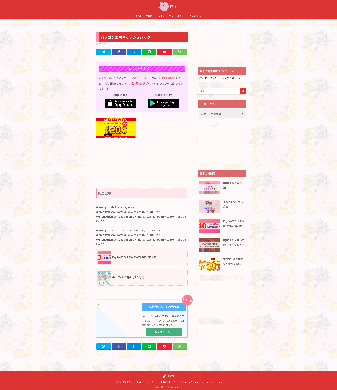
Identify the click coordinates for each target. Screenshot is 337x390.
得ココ (175, 6)
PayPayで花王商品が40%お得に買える (234, 223)
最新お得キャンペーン (198, 382)
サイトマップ (216, 382)
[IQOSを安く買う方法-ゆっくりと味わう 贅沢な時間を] (209, 245)
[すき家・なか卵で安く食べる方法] (209, 264)
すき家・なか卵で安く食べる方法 (233, 261)
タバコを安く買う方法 (233, 204)
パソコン (160, 15)
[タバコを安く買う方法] (209, 206)
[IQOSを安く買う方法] (209, 187)
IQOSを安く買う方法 (234, 185)
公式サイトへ (162, 331)
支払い (149, 15)
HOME (170, 376)
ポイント (181, 15)
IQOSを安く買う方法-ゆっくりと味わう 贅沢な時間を (234, 242)
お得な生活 (166, 382)
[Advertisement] (142, 160)
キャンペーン (195, 15)
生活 (171, 15)
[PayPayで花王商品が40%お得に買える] (209, 225)
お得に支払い (143, 382)
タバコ (139, 15)
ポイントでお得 (180, 382)
